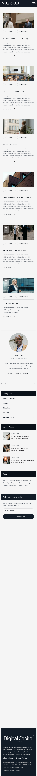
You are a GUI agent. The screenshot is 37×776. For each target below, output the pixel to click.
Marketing (18, 412)
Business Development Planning (15, 39)
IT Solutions (18, 408)
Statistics (13, 485)
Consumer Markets (10, 303)
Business (12, 480)
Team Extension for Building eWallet (17, 197)
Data (20, 483)
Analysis (5, 480)
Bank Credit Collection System (15, 250)
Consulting (6, 483)
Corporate (18, 403)
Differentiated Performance (13, 92)
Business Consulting (18, 398)
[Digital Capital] (10, 3)
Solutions (5, 485)
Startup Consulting (18, 417)
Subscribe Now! (20, 516)
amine (10, 31)
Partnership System (10, 145)
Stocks (20, 485)
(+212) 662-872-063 (13, 770)
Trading (26, 485)
